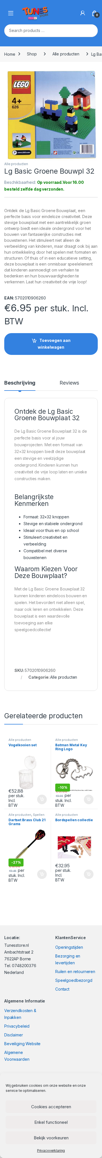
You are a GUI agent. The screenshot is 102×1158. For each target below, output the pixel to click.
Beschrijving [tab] (19, 383)
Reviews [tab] (69, 383)
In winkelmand (36, 799)
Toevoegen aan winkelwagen (54, 344)
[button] (92, 74)
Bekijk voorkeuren (51, 1137)
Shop (32, 53)
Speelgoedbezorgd (73, 980)
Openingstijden (69, 947)
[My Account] (83, 13)
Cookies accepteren (51, 1106)
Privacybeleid (16, 1026)
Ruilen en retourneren (75, 971)
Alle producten (65, 53)
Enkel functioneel (51, 1122)
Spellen (38, 815)
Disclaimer (13, 1034)
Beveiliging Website (22, 1043)
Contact (62, 989)
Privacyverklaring (51, 1150)
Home (9, 53)
